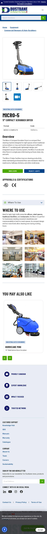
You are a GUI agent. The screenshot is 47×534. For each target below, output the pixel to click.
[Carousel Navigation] (23, 358)
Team (5, 456)
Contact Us (7, 502)
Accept (40, 530)
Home (5, 27)
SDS (4, 430)
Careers (6, 460)
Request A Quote (34, 171)
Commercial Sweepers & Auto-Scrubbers (20, 30)
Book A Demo (13, 171)
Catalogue (6, 442)
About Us (6, 452)
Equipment (14, 27)
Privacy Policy (21, 502)
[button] (42, 10)
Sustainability (8, 464)
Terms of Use (36, 502)
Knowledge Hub (9, 425)
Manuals (6, 434)
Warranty (6, 438)
